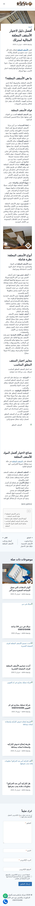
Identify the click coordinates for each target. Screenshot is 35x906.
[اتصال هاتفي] (5, 901)
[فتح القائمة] (4, 3)
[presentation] (17, 574)
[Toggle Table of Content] (27, 511)
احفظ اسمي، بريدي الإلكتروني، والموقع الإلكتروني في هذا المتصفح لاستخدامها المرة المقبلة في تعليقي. (18, 876)
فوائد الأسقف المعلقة (13, 516)
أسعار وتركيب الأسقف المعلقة (7, 541)
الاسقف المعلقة (17, 461)
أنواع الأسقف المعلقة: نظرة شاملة (15, 519)
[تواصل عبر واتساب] (5, 896)
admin (25, 44)
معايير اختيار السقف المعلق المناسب (16, 521)
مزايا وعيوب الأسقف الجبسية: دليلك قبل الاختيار (27, 542)
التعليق (28, 823)
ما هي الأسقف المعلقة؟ (12, 514)
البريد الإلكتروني (25, 860)
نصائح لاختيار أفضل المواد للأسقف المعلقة (15, 525)
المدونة (30, 27)
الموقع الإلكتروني (25, 869)
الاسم (28, 851)
